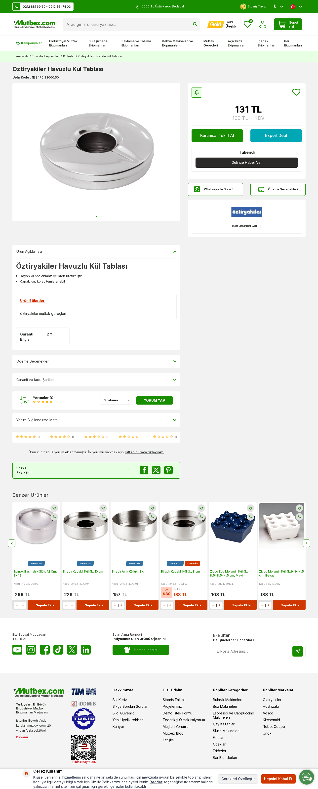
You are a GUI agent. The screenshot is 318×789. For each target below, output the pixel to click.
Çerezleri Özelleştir (238, 779)
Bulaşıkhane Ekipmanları (98, 43)
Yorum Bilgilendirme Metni (37, 420)
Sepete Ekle (45, 605)
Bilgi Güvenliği (124, 713)
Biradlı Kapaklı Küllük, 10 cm (83, 571)
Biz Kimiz (120, 700)
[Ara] (195, 24)
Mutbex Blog (173, 733)
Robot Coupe (274, 726)
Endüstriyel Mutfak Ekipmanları (63, 43)
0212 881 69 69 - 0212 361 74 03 (47, 6)
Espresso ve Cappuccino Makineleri (233, 715)
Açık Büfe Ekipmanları (236, 43)
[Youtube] (17, 650)
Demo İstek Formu (177, 713)
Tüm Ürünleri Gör (244, 226)
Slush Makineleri (226, 731)
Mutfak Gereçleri (210, 43)
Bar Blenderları (225, 757)
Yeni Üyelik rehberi (128, 720)
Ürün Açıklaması (29, 251)
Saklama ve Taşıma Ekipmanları (136, 43)
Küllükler (69, 56)
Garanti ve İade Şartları (35, 379)
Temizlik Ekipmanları (46, 56)
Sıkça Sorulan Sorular (130, 706)
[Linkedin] (86, 650)
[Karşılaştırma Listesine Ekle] (54, 517)
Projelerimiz (172, 706)
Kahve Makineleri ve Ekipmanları (177, 43)
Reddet (156, 782)
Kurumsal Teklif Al (217, 135)
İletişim (168, 740)
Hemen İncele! (146, 650)
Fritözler (219, 751)
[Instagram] (31, 650)
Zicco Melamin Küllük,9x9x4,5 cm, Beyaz (281, 573)
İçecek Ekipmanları (266, 43)
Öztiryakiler (272, 700)
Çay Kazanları (224, 724)
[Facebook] (45, 650)
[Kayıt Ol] (297, 651)
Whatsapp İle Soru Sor (220, 189)
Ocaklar (219, 744)
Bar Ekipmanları (293, 43)
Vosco (268, 713)
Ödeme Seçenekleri (283, 189)
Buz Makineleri (225, 706)
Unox (267, 733)
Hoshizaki (271, 706)
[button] (96, 216)
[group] (96, 152)
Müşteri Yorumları (177, 726)
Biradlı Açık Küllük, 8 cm (129, 571)
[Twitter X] (72, 650)
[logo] (33, 24)
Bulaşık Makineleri (227, 700)
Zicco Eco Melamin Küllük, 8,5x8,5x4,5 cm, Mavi (229, 573)
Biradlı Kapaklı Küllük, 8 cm (180, 571)
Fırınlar (218, 737)
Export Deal (276, 135)
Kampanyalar (31, 43)
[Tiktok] (58, 650)
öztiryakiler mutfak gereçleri (43, 313)
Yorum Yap (154, 400)
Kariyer (118, 726)
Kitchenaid (271, 720)
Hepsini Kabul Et (278, 779)
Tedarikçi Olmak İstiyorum (184, 720)
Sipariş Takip (257, 6)
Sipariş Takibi (174, 700)
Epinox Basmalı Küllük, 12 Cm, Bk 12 (35, 573)
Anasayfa (22, 56)
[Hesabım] (263, 24)
